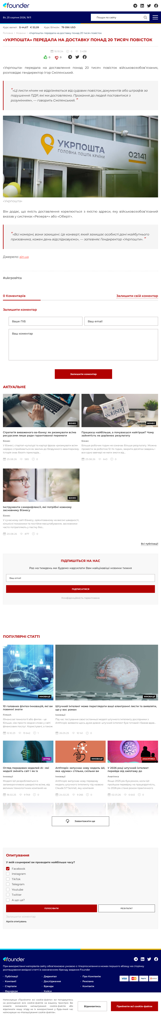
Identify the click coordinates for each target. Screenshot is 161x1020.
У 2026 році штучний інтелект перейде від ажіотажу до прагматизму (128, 771)
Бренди (48, 986)
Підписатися (80, 589)
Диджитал (50, 976)
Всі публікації (149, 543)
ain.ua (24, 257)
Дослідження (52, 981)
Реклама (87, 981)
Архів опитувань (16, 921)
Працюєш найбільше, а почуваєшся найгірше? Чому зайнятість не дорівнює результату (117, 434)
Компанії (10, 981)
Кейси (48, 991)
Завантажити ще (85, 821)
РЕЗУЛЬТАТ (127, 908)
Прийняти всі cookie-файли (134, 1006)
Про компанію (91, 976)
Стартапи (10, 986)
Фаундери (11, 991)
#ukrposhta (12, 278)
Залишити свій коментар (137, 296)
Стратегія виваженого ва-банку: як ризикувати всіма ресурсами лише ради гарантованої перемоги (39, 434)
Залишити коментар (83, 374)
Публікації (11, 976)
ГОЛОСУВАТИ (51, 908)
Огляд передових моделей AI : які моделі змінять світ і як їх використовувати (26, 771)
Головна (8, 33)
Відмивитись (92, 1006)
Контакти (88, 986)
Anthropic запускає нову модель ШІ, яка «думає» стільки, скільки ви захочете (80, 771)
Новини (21, 33)
